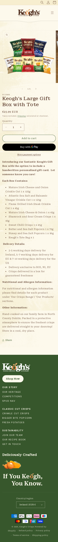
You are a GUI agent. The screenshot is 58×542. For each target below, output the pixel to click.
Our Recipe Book (14, 439)
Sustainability (13, 430)
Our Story (10, 387)
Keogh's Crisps (26, 527)
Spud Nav (8, 400)
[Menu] (52, 12)
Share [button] (8, 340)
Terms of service (21, 535)
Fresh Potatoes (13, 422)
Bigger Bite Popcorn (17, 418)
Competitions (12, 396)
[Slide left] (22, 88)
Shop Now (13, 378)
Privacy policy (43, 531)
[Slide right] (35, 88)
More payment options (29, 154)
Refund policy (26, 531)
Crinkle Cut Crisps (15, 413)
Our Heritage (11, 392)
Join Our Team (12, 435)
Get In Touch (11, 444)
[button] (42, 2)
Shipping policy (40, 535)
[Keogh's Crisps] (29, 367)
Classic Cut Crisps (16, 409)
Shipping (21, 116)
